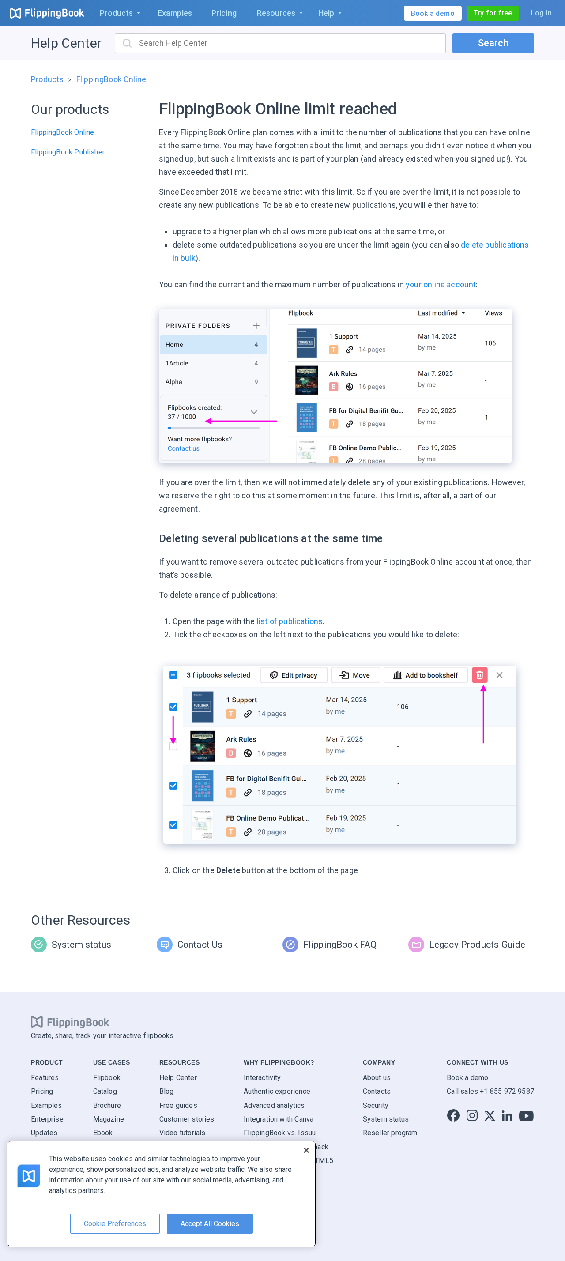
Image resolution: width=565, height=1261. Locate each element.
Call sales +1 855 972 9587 (490, 1091)
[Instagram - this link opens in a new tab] (472, 1116)
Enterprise (47, 1119)
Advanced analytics (274, 1105)
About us (377, 1077)
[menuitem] (118, 13)
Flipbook (107, 1077)
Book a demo (467, 1077)
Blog (166, 1091)
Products (47, 79)
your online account (441, 284)
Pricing (42, 1091)
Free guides (178, 1105)
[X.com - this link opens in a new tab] (489, 1116)
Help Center (66, 43)
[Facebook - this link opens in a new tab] (453, 1116)
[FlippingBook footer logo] (70, 1022)
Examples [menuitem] (175, 13)
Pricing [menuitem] (224, 13)
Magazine (108, 1119)
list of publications (290, 621)
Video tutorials (182, 1133)
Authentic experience (277, 1091)
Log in (541, 13)
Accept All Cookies (210, 1224)
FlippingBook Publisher (68, 152)
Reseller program (390, 1133)
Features (45, 1077)
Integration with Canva (278, 1119)
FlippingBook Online (111, 79)
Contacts (377, 1091)
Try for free (493, 13)
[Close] (306, 1150)
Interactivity (262, 1077)
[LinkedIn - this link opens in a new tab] (507, 1116)
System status (386, 1119)
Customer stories (187, 1119)
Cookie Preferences (115, 1224)
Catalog (105, 1091)
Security (375, 1105)
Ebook (103, 1133)
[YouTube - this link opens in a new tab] (526, 1116)
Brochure (107, 1105)
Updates (44, 1133)
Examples (46, 1105)
